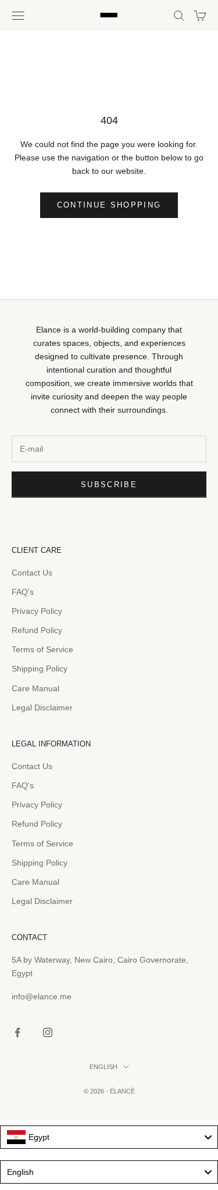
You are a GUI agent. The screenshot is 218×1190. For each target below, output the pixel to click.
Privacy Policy (37, 611)
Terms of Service (42, 649)
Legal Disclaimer (42, 707)
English (103, 1066)
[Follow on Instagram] (47, 1032)
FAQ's (23, 591)
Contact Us (32, 572)
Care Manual (35, 688)
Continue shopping (109, 205)
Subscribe (109, 484)
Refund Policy (37, 630)
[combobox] (109, 1137)
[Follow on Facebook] (17, 1032)
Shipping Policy (39, 668)
